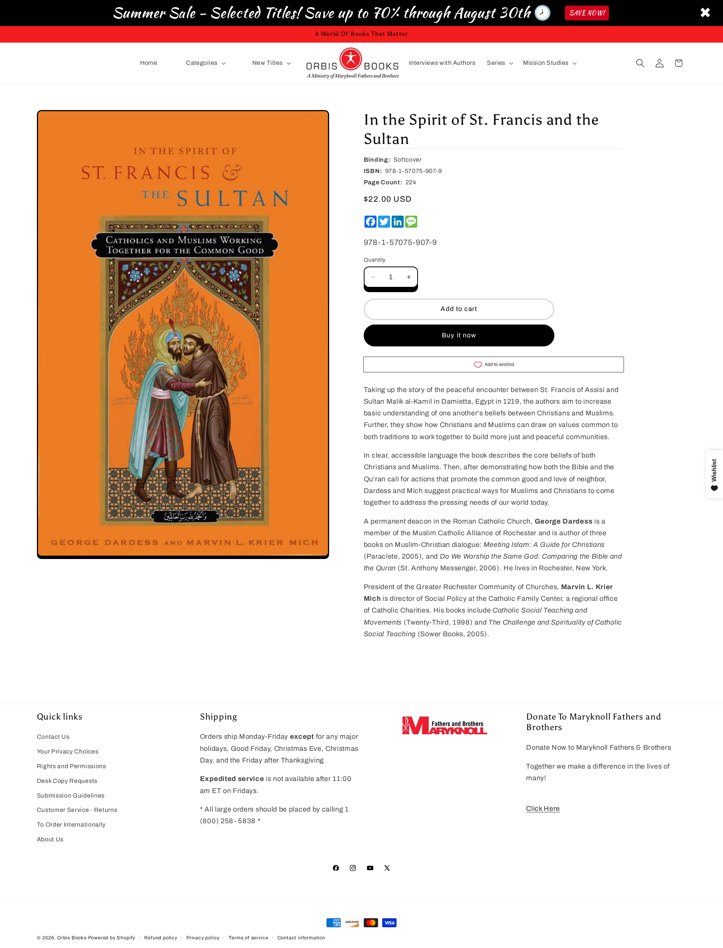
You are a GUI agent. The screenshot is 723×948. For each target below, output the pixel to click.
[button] (204, 63)
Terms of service (248, 937)
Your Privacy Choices (68, 751)
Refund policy (160, 937)
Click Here (543, 808)
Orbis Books (72, 937)
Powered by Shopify (112, 937)
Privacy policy (203, 937)
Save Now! (587, 13)
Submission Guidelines (71, 795)
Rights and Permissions (71, 766)
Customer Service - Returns (77, 810)
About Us (50, 839)
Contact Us (53, 737)
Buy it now (459, 335)
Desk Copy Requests (67, 781)
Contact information (301, 937)
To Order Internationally (71, 824)
